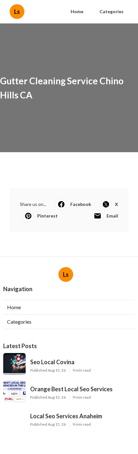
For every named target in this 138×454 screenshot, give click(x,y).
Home (77, 11)
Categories (111, 11)
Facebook (80, 204)
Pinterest (47, 215)
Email (112, 215)
